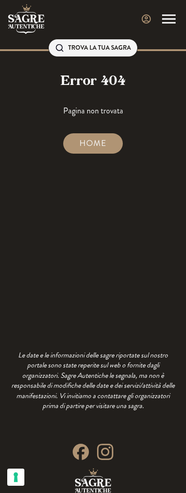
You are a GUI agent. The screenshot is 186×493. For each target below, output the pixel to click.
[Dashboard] (146, 19)
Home (93, 143)
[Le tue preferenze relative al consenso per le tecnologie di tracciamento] (15, 477)
